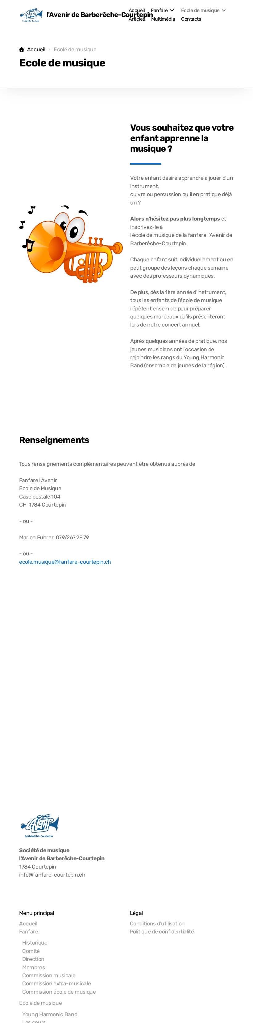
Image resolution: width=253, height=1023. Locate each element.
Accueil (36, 49)
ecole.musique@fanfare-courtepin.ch (65, 562)
